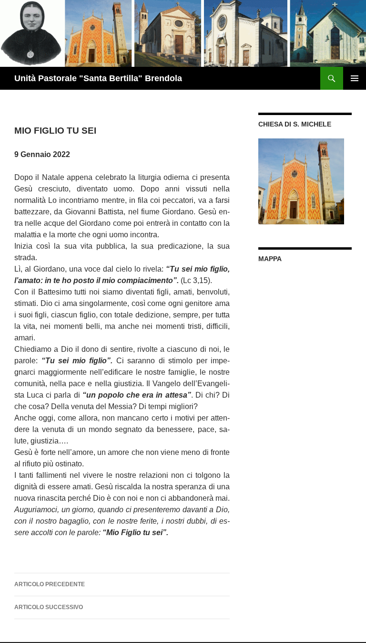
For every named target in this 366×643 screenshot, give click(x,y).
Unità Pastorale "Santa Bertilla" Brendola (98, 78)
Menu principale (354, 78)
